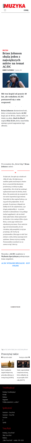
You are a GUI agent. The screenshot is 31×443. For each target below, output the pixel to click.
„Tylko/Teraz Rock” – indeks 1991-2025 (13, 440)
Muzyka (5, 50)
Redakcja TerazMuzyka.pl (9, 392)
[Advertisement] (15, 31)
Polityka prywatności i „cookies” (11, 402)
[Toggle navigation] (5, 10)
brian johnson (24, 349)
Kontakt (4, 394)
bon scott (17, 349)
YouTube (5, 417)
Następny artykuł (23, 357)
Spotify (4, 422)
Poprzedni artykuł (7, 357)
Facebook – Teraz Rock (9, 412)
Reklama (5, 397)
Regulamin (5, 399)
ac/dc (5, 349)
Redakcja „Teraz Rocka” (9, 432)
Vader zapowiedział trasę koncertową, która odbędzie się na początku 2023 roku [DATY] (23, 375)
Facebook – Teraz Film (8, 415)
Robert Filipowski (8, 70)
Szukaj (26, 10)
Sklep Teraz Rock (7, 435)
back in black (11, 349)
